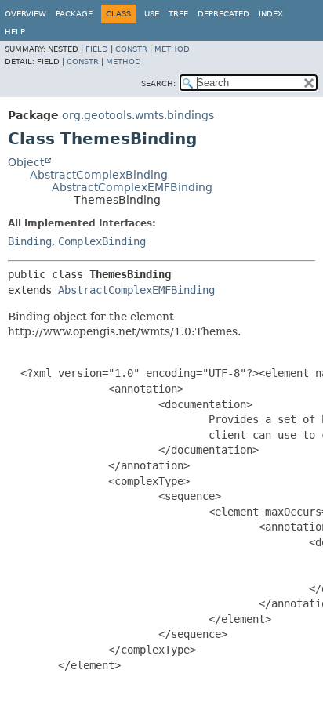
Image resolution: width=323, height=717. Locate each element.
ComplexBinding (102, 241)
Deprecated (223, 13)
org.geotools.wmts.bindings (138, 115)
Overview (25, 13)
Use (151, 13)
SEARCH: (158, 83)
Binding (30, 241)
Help (15, 31)
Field (96, 49)
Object (26, 162)
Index (271, 13)
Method (172, 49)
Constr (131, 49)
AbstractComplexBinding (99, 174)
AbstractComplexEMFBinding (132, 187)
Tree (178, 13)
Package (74, 13)
